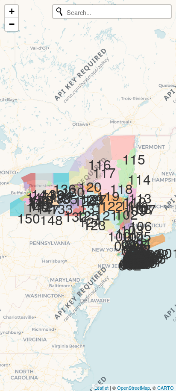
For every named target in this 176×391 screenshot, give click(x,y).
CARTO (165, 387)
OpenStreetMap (133, 387)
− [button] (12, 24)
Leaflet (101, 387)
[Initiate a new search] (59, 11)
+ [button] (12, 11)
